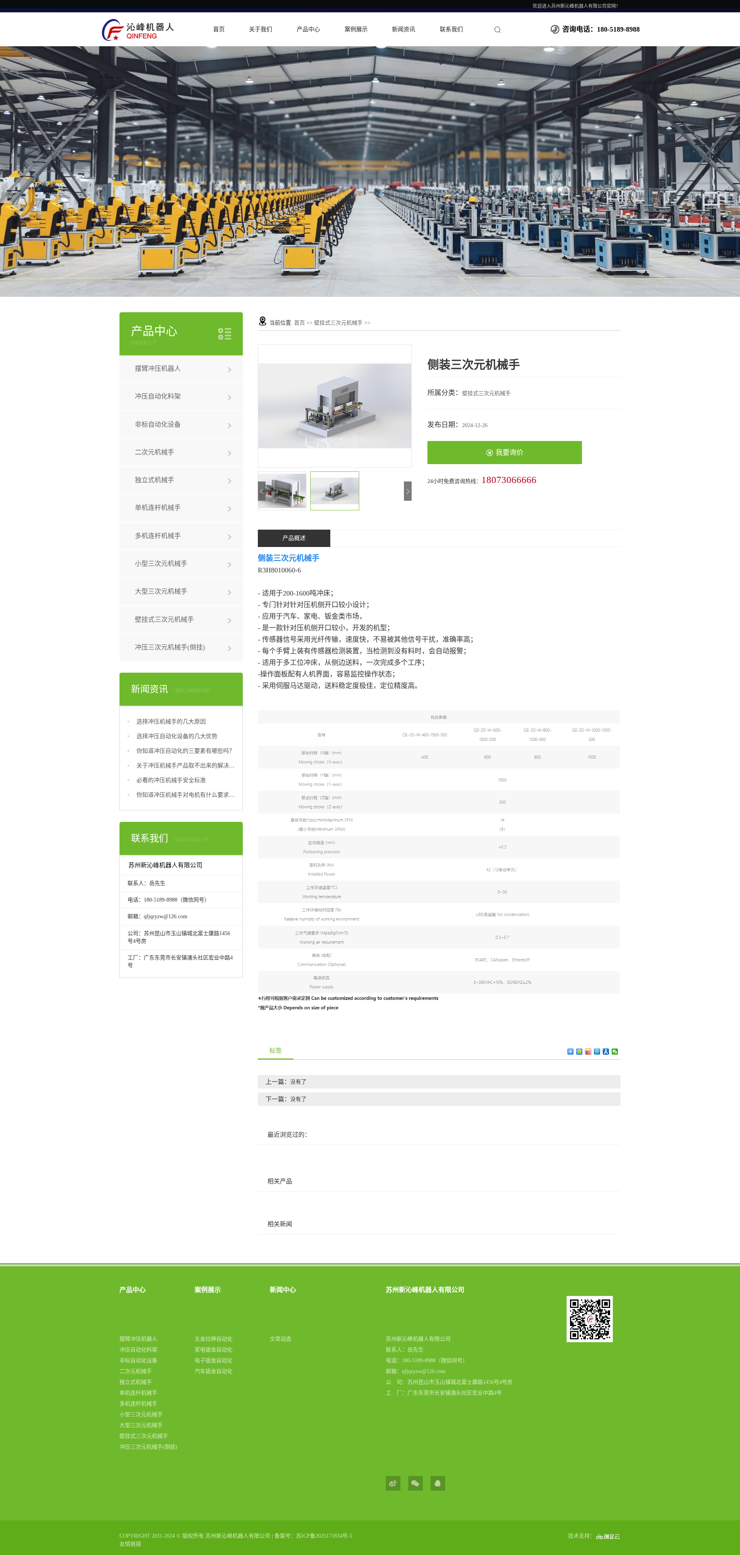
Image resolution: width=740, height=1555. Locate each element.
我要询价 (509, 452)
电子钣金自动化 (213, 1360)
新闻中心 (283, 1290)
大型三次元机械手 (161, 591)
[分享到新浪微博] (588, 1051)
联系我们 (451, 29)
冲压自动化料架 (158, 396)
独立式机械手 (154, 480)
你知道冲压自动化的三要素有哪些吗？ (185, 751)
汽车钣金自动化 (213, 1371)
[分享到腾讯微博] (597, 1051)
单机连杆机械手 (158, 508)
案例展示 (356, 29)
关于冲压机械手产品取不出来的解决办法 (185, 765)
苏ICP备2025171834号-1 (324, 1536)
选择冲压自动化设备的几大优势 (176, 736)
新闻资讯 (403, 29)
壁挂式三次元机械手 (164, 619)
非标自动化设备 (158, 424)
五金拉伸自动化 (213, 1339)
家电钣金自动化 (213, 1350)
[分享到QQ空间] (579, 1051)
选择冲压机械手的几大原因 (171, 722)
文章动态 (280, 1339)
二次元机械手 (154, 452)
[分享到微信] (615, 1051)
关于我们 (260, 29)
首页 (219, 29)
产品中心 (308, 29)
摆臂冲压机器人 (158, 368)
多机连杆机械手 (158, 536)
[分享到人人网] (606, 1051)
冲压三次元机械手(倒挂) (170, 647)
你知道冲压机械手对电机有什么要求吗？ (185, 795)
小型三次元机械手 (161, 563)
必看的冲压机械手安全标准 (171, 780)
